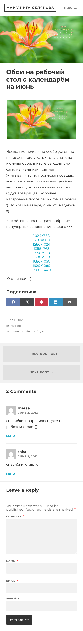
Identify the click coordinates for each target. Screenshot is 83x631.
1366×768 (41, 248)
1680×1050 (41, 261)
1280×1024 (41, 244)
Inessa (24, 408)
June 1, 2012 (14, 320)
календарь (16, 331)
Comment (15, 516)
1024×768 (41, 236)
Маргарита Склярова (30, 8)
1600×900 (41, 257)
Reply (11, 435)
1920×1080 (41, 266)
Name (12, 561)
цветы (43, 331)
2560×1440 (41, 270)
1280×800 (41, 240)
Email (12, 580)
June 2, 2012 (28, 412)
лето (31, 331)
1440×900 (41, 253)
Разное (15, 326)
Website (13, 598)
